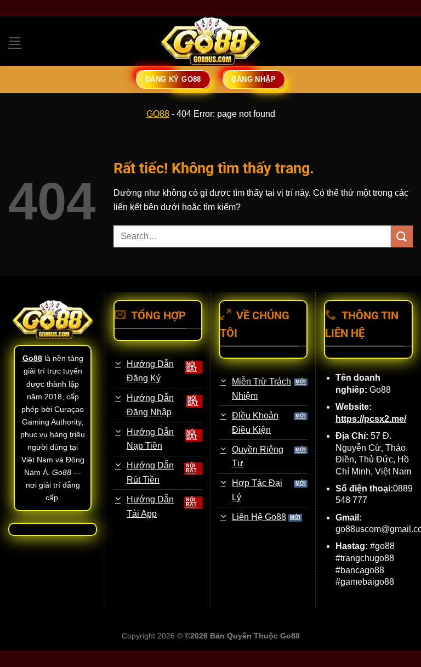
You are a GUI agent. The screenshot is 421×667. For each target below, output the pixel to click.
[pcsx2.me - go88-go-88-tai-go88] (210, 41)
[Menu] (14, 40)
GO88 (157, 113)
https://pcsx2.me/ (370, 418)
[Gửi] (402, 236)
